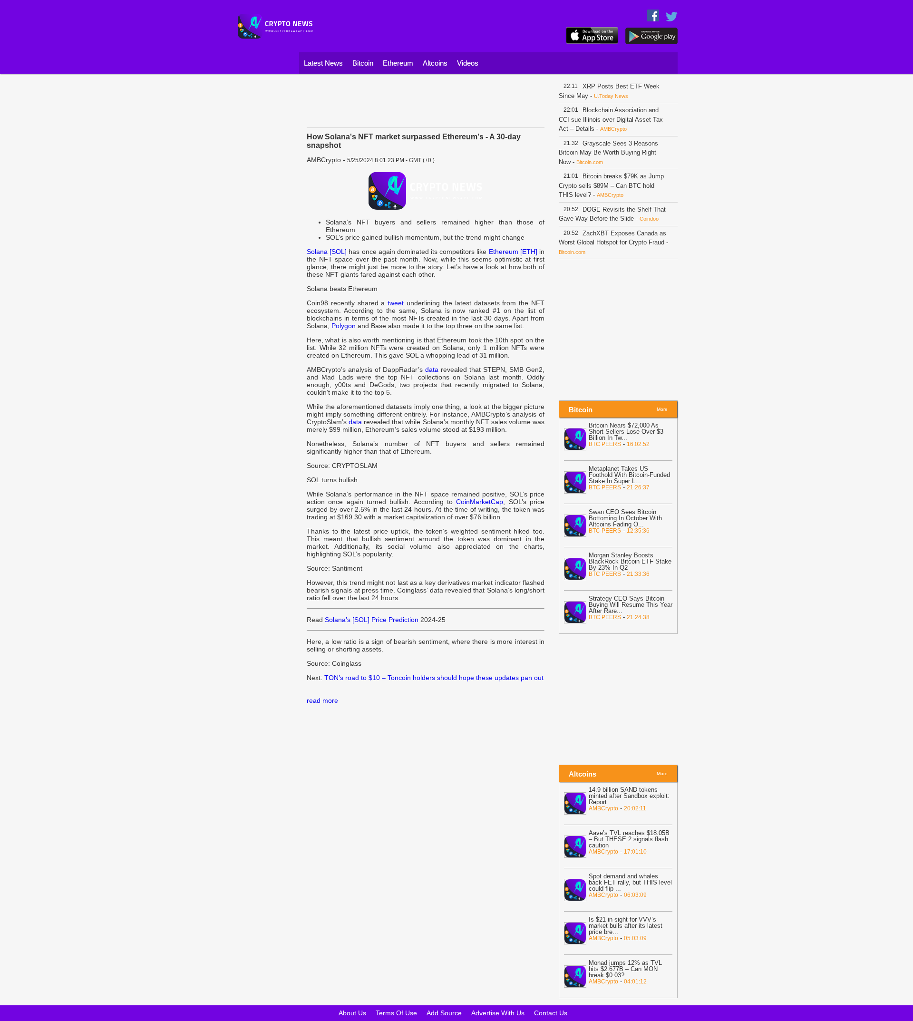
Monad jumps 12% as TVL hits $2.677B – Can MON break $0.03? (625, 969)
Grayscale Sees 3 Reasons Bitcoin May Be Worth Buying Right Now (608, 152)
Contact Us (550, 1013)
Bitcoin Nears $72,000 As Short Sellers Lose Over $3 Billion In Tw (626, 431)
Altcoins (435, 63)
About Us (352, 1013)
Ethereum (398, 63)
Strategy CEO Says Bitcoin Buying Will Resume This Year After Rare (630, 604)
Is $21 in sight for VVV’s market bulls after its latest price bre (625, 925)
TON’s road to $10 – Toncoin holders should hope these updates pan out (434, 677)
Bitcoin (362, 63)
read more (322, 700)
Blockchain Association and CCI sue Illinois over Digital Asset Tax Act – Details (611, 119)
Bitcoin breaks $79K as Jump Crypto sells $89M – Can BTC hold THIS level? (611, 185)
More (662, 409)
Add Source (444, 1013)
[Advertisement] (263, 221)
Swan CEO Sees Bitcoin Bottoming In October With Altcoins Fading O (625, 518)
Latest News (323, 63)
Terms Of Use (396, 1013)
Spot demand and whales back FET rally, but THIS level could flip (630, 882)
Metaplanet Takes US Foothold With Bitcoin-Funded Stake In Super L (629, 475)
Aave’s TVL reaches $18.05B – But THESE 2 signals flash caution (629, 839)
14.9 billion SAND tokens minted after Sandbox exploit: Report (629, 796)
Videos (467, 63)
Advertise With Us (497, 1013)
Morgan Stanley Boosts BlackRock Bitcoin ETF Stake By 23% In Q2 (630, 561)
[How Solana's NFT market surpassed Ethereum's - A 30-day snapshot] (425, 191)
